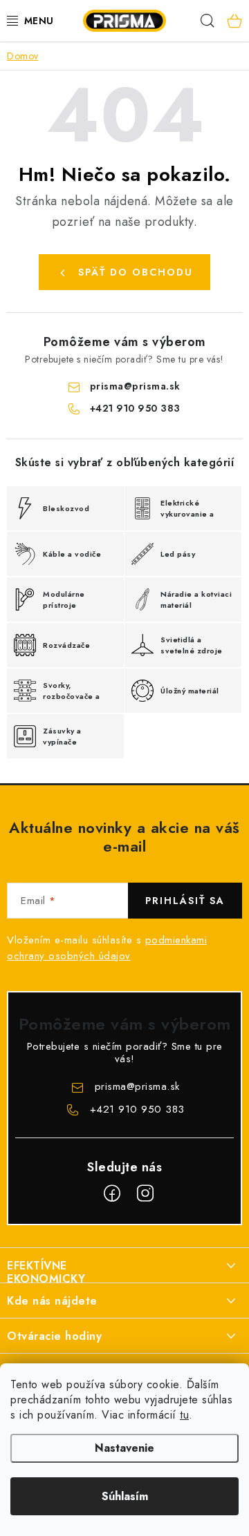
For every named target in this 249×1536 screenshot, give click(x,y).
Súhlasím (125, 1496)
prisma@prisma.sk (135, 386)
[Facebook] (112, 1193)
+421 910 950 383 (135, 408)
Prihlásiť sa (185, 901)
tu (184, 1415)
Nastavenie (124, 1448)
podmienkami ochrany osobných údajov (107, 947)
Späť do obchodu (135, 272)
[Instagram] (145, 1193)
